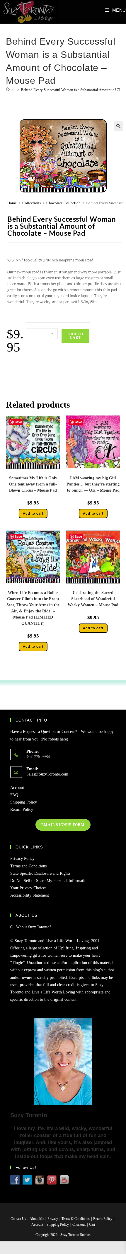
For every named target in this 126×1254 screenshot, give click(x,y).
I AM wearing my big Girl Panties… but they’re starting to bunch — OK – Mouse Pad (93, 484)
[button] (118, 126)
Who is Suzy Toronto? (33, 927)
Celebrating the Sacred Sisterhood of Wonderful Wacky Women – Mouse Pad (93, 599)
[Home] (8, 90)
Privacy (52, 1219)
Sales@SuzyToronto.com (47, 774)
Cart (92, 1224)
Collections (31, 203)
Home (12, 203)
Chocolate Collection (63, 203)
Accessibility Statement (29, 895)
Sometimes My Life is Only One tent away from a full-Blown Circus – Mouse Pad (33, 484)
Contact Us (18, 1219)
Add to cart (75, 336)
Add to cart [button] (33, 513)
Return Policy (21, 809)
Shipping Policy (23, 802)
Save (18, 422)
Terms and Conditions (28, 866)
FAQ (14, 795)
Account (17, 787)
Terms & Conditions (76, 1219)
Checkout (79, 1224)
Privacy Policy (22, 858)
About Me (37, 1219)
